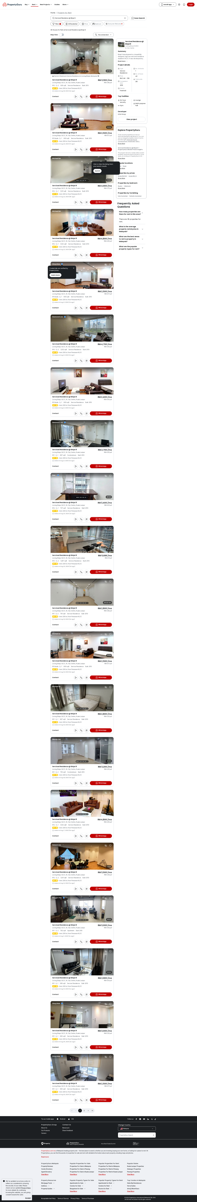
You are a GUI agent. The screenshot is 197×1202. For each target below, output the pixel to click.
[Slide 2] (78, 71)
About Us (44, 1128)
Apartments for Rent (105, 1183)
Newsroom (65, 1128)
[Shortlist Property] (110, 42)
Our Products (45, 1130)
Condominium (123, 141)
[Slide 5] (83, 71)
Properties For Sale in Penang (80, 1169)
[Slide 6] (85, 71)
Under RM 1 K (133, 176)
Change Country (124, 1125)
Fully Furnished (123, 196)
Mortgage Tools (46, 1183)
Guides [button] (57, 4)
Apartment (131, 141)
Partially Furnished (135, 196)
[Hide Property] (105, 42)
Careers (43, 1133)
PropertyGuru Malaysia (49, 1163)
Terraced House (132, 140)
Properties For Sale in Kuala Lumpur (82, 1172)
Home (52, 13)
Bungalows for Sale (76, 1188)
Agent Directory (46, 1172)
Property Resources (48, 1180)
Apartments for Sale (76, 1183)
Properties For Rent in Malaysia (109, 1166)
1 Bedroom (127, 186)
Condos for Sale (75, 1186)
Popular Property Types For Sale (82, 1180)
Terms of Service (63, 1198)
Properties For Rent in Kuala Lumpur (110, 1172)
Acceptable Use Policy (48, 1198)
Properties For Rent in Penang (108, 1169)
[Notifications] (184, 4)
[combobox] (89, 18)
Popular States (132, 1163)
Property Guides (46, 1188)
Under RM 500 (122, 176)
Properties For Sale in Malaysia (80, 1166)
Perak (124, 166)
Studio (120, 186)
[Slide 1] (77, 1025)
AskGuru (44, 1186)
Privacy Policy (26, 1188)
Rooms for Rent (103, 1188)
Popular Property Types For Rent (110, 1180)
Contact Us (66, 1125)
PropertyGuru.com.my (48, 1151)
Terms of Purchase (88, 1198)
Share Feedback (67, 1130)
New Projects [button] (45, 4)
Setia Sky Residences (134, 1183)
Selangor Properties (134, 1169)
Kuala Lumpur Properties (135, 1166)
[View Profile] (59, 42)
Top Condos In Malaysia (136, 1180)
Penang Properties (133, 1172)
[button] (123, 61)
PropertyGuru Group (49, 1125)
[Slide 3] (80, 71)
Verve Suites (131, 1186)
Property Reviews (47, 1166)
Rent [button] (34, 4)
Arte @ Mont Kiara (133, 1188)
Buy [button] (26, 4)
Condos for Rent (103, 1186)
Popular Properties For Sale (80, 1163)
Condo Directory (46, 1169)
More (64, 4)
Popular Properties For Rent (108, 1163)
